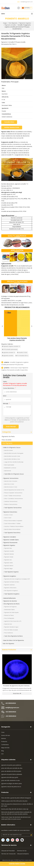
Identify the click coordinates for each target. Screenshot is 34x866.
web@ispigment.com (26, 2)
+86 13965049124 (10, 703)
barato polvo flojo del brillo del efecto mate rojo (14, 809)
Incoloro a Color (8, 515)
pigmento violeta (8, 557)
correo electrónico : (9, 388)
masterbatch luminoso (10, 468)
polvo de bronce (8, 633)
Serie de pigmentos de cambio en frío (14, 490)
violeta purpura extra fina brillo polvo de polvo (14, 801)
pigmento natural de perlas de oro (11, 787)
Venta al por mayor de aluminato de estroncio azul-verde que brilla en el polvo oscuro (16, 818)
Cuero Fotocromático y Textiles (12, 523)
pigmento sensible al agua (11, 627)
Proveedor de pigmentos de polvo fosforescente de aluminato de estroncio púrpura (17, 686)
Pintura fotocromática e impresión (13, 521)
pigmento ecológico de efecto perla (11, 784)
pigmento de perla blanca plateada (11, 774)
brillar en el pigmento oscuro (11, 448)
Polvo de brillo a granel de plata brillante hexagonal (16, 798)
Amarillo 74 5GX (23, 352)
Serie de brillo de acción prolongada (13, 453)
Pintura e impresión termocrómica (13, 493)
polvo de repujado (9, 618)
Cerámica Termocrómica (10, 501)
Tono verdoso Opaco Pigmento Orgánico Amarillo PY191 (17, 339)
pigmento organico (25, 23)
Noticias (3, 739)
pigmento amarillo (10, 25)
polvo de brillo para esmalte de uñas (11, 768)
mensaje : (6, 404)
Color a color (7, 518)
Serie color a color (9, 484)
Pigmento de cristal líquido (11, 612)
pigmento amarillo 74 (9, 352)
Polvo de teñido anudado (11, 630)
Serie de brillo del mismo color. (12, 459)
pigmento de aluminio (10, 601)
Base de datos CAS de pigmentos (13, 640)
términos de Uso (21, 851)
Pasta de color (8, 624)
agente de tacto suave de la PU (12, 621)
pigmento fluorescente (10, 543)
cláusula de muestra (23, 854)
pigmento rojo (8, 548)
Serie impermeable (9, 465)
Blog (2, 751)
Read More (16, 694)
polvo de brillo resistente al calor (10, 781)
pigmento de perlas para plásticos (11, 765)
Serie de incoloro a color (10, 487)
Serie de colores (8, 450)
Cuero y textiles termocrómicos (12, 496)
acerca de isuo (5, 735)
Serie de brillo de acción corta (12, 456)
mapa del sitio (5, 748)
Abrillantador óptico (9, 609)
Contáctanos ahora (17, 864)
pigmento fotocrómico (10, 512)
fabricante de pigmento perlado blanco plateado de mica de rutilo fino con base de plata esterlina (16, 813)
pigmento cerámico (9, 585)
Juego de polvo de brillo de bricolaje (13, 462)
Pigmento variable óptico (11, 540)
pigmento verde (8, 563)
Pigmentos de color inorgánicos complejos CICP (17, 579)
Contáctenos (5, 745)
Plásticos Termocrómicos (10, 504)
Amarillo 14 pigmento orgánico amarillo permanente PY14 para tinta (15, 363)
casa (2, 732)
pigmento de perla (8, 436)
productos (4, 742)
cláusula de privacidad (8, 851)
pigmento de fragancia (10, 607)
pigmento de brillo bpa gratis (9, 777)
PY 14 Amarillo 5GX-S (22, 355)
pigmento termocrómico (10, 478)
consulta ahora (9, 122)
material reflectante (9, 598)
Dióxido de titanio (9, 615)
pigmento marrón (8, 566)
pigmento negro (8, 568)
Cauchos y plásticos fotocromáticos (13, 526)
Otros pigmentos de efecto (11, 604)
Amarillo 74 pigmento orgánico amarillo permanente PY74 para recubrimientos (15, 384)
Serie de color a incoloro (10, 481)
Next (32, 325)
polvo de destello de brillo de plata (11, 771)
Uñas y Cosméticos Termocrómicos (13, 498)
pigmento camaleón (9, 537)
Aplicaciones (7, 471)
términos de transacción (8, 854)
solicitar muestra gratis (11, 127)
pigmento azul (8, 560)
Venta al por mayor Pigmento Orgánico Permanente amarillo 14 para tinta (14, 369)
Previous (2, 325)
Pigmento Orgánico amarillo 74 (11, 346)
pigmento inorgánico (9, 576)
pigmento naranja (9, 554)
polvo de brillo (6, 440)
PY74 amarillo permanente (10, 349)
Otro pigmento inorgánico (11, 591)
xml (2, 754)
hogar (5, 23)
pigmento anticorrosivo (10, 588)
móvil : (5, 396)
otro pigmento (13, 23)
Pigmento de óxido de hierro (11, 582)
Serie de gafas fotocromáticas (12, 529)
